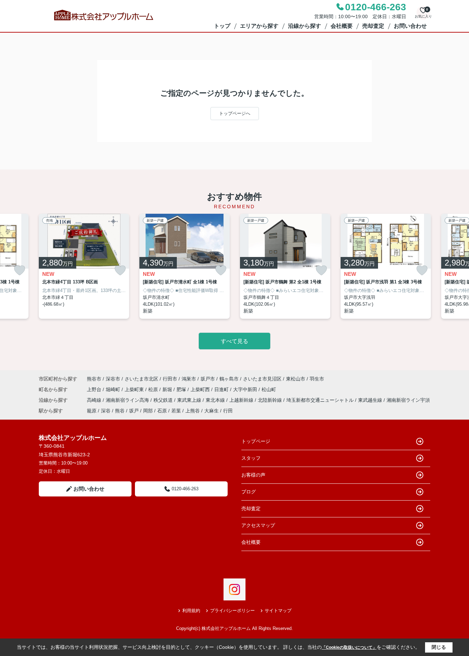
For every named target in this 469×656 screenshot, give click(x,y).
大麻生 (211, 410)
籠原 (91, 410)
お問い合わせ (410, 26)
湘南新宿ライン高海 (128, 400)
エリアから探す (259, 26)
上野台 (95, 389)
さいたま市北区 (141, 379)
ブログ (248, 491)
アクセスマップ (258, 525)
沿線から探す (304, 26)
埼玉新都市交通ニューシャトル (320, 400)
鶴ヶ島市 (229, 379)
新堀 (167, 389)
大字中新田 (246, 389)
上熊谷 (192, 410)
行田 (228, 410)
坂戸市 (208, 379)
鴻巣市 (189, 379)
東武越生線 (371, 400)
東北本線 (216, 400)
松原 (153, 389)
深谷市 (113, 379)
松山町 (269, 389)
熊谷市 (94, 379)
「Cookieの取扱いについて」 (349, 647)
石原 (162, 410)
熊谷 (120, 410)
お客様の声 (253, 475)
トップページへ (234, 113)
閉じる (439, 647)
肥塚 (181, 389)
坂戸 (134, 410)
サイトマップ (278, 610)
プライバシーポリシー (232, 610)
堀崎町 (114, 389)
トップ (222, 26)
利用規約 (191, 610)
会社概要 (342, 26)
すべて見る (234, 341)
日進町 (222, 389)
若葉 (176, 410)
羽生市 (317, 379)
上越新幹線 (242, 400)
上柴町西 (201, 389)
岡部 (148, 410)
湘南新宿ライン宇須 (408, 400)
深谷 (106, 410)
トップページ (255, 441)
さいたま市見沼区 (262, 379)
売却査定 (373, 26)
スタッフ (251, 458)
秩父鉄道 (163, 400)
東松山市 (295, 379)
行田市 (170, 379)
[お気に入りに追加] (19, 270)
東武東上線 (190, 400)
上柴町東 (135, 389)
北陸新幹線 (270, 400)
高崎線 (95, 400)
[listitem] (84, 266)
